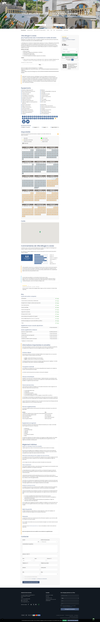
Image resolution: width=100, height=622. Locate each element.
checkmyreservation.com (34, 525)
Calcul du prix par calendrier (69, 54)
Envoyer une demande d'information (31, 582)
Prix (54, 30)
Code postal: (43, 567)
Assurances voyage (49, 595)
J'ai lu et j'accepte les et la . (35, 578)
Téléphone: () (25, 563)
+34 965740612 (25, 600)
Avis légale (76, 615)
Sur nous (47, 596)
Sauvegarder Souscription (70, 609)
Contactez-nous (49, 597)
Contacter (66, 30)
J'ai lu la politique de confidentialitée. (30, 576)
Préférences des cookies (73, 616)
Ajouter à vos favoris (70, 57)
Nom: (36, 558)
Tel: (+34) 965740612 (26, 598)
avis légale (34, 578)
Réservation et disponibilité (40, 30)
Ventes (62, 2)
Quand (23, 539)
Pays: (42, 572)
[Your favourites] (95, 2)
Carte (48, 30)
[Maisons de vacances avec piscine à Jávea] (7, 3)
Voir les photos (50, 25)
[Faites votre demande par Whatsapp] (97, 2)
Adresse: (24, 567)
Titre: (23, 558)
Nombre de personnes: (45, 539)
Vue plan (84, 2)
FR (88, 2)
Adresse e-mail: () (26, 554)
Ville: (23, 572)
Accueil (58, 2)
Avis (51, 30)
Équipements (30, 30)
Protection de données (69, 615)
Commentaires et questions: (27, 544)
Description (23, 30)
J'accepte (64, 620)
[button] (40, 232)
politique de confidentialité (42, 578)
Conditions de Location (60, 615)
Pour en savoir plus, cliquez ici (73, 620)
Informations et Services (76, 2)
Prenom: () (49, 558)
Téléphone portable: (45, 563)
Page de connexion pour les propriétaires (51, 600)
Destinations (67, 2)
